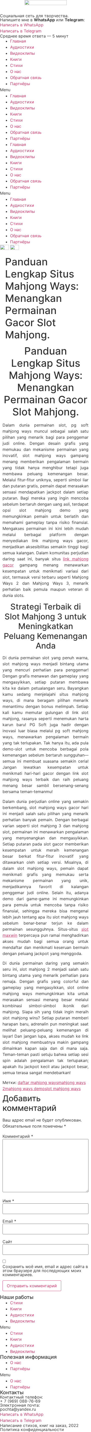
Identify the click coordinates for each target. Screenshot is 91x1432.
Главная (18, 41)
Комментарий (18, 1136)
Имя (8, 1201)
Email (9, 1221)
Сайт (7, 1242)
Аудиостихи (22, 47)
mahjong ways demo (25, 1088)
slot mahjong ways (63, 1088)
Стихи (16, 65)
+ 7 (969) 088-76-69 (20, 1401)
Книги (16, 59)
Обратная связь (25, 77)
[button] (45, 90)
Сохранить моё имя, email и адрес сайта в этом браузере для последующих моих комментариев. (45, 1270)
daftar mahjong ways (38, 1082)
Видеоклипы (22, 53)
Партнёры (20, 83)
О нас (15, 71)
